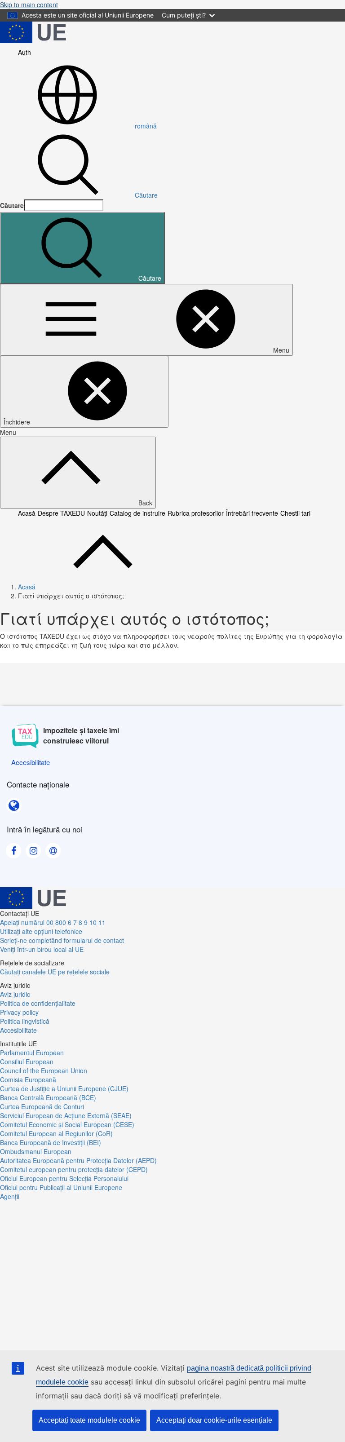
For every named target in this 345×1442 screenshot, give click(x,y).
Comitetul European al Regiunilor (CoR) (56, 1133)
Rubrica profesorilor (196, 513)
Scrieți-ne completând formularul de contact (62, 940)
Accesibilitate (18, 1030)
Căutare (146, 194)
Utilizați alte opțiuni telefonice (41, 931)
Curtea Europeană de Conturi (42, 1106)
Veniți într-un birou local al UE (42, 949)
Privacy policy (19, 1012)
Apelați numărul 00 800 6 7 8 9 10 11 (53, 922)
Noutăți (97, 513)
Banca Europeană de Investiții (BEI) (50, 1142)
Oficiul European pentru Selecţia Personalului (64, 1178)
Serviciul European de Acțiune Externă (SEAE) (66, 1115)
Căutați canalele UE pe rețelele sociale (55, 971)
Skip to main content (29, 4)
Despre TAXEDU (61, 513)
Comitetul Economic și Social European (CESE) (67, 1124)
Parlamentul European (32, 1052)
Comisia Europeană (28, 1079)
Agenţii (9, 1196)
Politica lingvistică (24, 1021)
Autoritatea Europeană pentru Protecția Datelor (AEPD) (78, 1160)
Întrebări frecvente (252, 513)
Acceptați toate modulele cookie (89, 1420)
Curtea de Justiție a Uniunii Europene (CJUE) (64, 1088)
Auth (24, 52)
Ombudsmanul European (35, 1151)
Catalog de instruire (137, 513)
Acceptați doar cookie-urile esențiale (214, 1420)
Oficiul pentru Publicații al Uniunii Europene (61, 1187)
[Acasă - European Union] (33, 31)
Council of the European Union (43, 1070)
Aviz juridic (15, 994)
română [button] (146, 125)
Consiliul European (26, 1061)
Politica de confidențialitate (37, 1003)
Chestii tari (295, 513)
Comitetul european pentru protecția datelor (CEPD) (74, 1169)
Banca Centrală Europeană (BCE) (48, 1097)
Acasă (26, 513)
